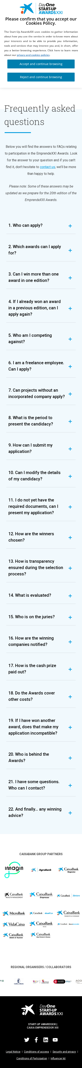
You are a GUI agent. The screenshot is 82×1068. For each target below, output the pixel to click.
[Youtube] (55, 1040)
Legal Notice (13, 1051)
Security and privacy (64, 1051)
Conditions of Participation (31, 1058)
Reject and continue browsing (41, 77)
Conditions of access (36, 1051)
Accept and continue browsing (41, 64)
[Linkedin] (46, 1040)
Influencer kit (58, 1058)
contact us (47, 167)
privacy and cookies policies (33, 55)
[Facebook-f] (36, 1040)
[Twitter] (27, 1040)
